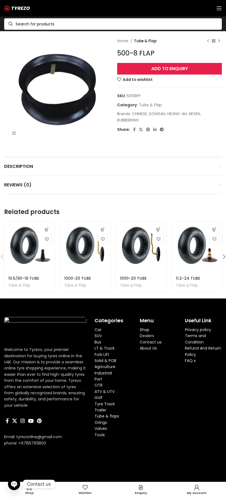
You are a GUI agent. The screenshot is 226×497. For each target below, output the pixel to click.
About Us (148, 348)
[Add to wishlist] (47, 239)
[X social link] (140, 129)
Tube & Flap (145, 41)
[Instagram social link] (22, 421)
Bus (98, 342)
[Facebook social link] (134, 129)
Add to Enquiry (169, 68)
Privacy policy (198, 329)
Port (98, 379)
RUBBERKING (128, 120)
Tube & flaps (107, 416)
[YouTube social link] (30, 421)
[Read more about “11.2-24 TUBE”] (214, 229)
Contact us (151, 342)
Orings (101, 422)
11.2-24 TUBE (188, 278)
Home (123, 41)
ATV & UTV (105, 391)
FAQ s (190, 360)
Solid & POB (105, 360)
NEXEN (194, 114)
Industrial (103, 373)
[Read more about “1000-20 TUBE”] (102, 229)
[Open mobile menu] (219, 8)
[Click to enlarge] (13, 133)
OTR (99, 385)
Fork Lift (102, 354)
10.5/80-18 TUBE (23, 278)
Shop (144, 329)
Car (98, 329)
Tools (100, 435)
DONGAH (157, 114)
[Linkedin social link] (155, 129)
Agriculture (105, 366)
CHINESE (139, 114)
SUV (98, 336)
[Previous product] (208, 41)
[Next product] (219, 41)
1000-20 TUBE (77, 278)
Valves (101, 428)
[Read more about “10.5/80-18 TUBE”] (47, 229)
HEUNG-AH (177, 114)
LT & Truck (105, 348)
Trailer (100, 410)
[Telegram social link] (161, 129)
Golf (99, 397)
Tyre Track (105, 404)
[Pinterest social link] (148, 129)
